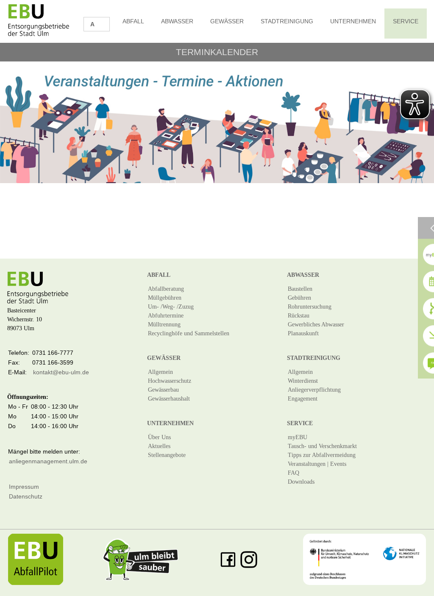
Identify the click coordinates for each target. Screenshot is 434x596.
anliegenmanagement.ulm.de (48, 461)
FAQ (293, 473)
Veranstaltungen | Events (317, 464)
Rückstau (298, 315)
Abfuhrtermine (166, 315)
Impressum (24, 486)
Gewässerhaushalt (169, 398)
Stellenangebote (167, 455)
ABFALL (133, 21)
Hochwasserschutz (169, 381)
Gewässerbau (163, 390)
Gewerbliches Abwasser (316, 324)
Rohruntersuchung (309, 307)
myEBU (297, 437)
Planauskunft (303, 333)
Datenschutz (25, 496)
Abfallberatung (166, 289)
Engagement (302, 398)
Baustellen (300, 289)
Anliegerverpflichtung (314, 390)
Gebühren (299, 298)
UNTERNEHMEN (353, 21)
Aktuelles (159, 446)
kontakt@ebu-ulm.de (61, 372)
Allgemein (160, 372)
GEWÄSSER (227, 21)
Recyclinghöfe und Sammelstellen (188, 333)
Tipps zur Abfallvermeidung (322, 455)
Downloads (301, 482)
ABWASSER (177, 21)
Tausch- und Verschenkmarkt (322, 446)
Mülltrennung (164, 324)
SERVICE (405, 21)
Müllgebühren (164, 298)
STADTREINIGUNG (287, 21)
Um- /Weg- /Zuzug (171, 307)
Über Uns (159, 437)
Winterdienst (303, 381)
